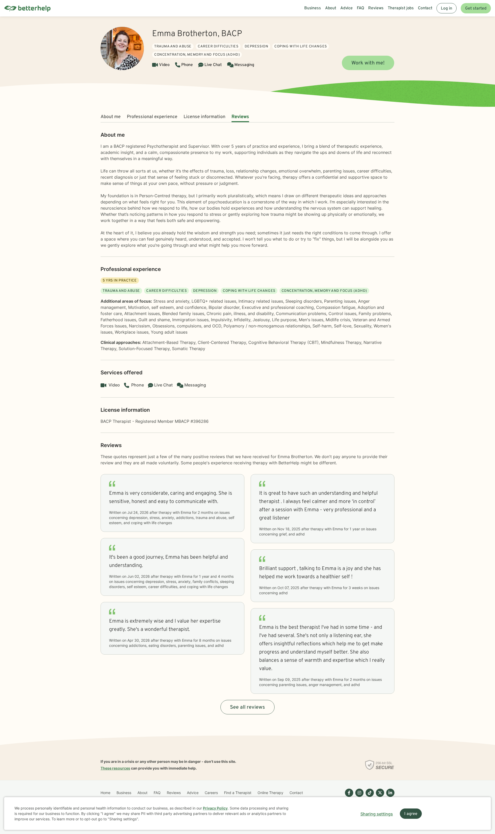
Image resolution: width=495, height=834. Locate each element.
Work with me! (368, 63)
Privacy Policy (215, 808)
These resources (115, 768)
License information (204, 117)
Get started (475, 8)
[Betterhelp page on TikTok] (369, 797)
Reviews (240, 117)
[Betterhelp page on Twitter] (379, 797)
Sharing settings (376, 813)
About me (111, 117)
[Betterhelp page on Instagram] (358, 797)
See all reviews (247, 707)
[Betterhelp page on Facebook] (348, 797)
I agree (410, 813)
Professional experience (152, 117)
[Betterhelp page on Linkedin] (389, 797)
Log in (446, 8)
